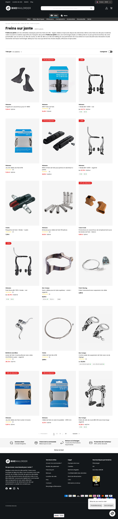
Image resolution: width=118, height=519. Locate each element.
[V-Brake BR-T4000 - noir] (95, 79)
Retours (48, 473)
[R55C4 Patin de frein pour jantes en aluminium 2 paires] (59, 140)
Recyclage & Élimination (53, 486)
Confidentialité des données (77, 473)
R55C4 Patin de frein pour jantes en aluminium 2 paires (57, 169)
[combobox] (67, 8)
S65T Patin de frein (48, 107)
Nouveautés (81, 19)
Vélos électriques (38, 19)
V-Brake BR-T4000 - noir (86, 107)
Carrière (70, 466)
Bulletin (26, 2)
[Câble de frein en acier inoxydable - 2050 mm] (59, 393)
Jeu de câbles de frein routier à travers (18, 420)
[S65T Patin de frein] (59, 79)
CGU (69, 480)
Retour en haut (59, 450)
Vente (89, 19)
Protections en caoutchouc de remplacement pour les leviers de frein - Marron (95, 231)
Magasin (8, 2)
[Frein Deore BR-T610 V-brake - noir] (22, 263)
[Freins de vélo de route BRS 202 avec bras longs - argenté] (95, 393)
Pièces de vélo (15, 23)
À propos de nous (73, 463)
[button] (111, 8)
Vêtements (50, 19)
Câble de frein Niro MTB (49, 355)
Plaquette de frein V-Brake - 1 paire (17, 230)
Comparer (103, 52)
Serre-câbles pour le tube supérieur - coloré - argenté (56, 291)
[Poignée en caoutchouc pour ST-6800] (22, 79)
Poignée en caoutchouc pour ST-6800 (18, 107)
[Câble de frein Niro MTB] (59, 328)
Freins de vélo (25, 23)
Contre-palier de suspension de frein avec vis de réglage (94, 356)
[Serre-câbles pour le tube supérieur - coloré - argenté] (59, 263)
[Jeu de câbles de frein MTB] (22, 140)
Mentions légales (73, 470)
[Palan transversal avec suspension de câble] (95, 263)
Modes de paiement (52, 466)
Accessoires (71, 19)
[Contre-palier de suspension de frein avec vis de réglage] (95, 328)
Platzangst (96, 463)
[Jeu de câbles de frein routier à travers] (22, 393)
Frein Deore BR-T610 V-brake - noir (16, 290)
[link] (43, 434)
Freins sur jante (34, 23)
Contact (48, 483)
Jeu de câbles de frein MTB (14, 168)
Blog (31, 2)
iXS (93, 466)
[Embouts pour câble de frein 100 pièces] (59, 203)
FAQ (47, 480)
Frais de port (50, 470)
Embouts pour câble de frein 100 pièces (54, 230)
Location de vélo (17, 2)
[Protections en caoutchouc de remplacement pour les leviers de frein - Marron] (95, 203)
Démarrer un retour (74, 483)
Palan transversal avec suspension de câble (93, 290)
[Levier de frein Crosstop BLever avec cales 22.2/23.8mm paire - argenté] (22, 328)
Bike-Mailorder (12, 506)
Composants (60, 19)
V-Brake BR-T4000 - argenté (88, 168)
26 (66, 434)
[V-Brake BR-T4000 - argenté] (95, 140)
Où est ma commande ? (54, 463)
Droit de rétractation (74, 476)
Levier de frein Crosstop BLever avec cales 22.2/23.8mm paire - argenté (19, 356)
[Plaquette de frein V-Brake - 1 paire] (22, 203)
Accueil (8, 23)
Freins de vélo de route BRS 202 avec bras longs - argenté (94, 421)
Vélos (29, 19)
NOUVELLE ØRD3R (98, 470)
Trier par (9, 52)
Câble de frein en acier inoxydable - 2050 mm (56, 420)
